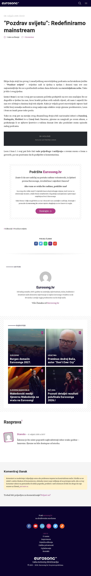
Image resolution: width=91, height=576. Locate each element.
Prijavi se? (46, 495)
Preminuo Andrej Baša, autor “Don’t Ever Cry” (62, 360)
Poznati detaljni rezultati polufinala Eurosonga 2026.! (63, 397)
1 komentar (29, 37)
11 (79, 370)
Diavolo (21, 434)
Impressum (46, 539)
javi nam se (24, 486)
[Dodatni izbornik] (86, 3)
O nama (46, 536)
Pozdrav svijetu (20, 229)
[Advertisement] (45, 59)
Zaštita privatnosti (46, 545)
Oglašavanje (46, 548)
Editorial (8, 229)
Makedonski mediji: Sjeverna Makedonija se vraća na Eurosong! (24, 397)
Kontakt (46, 551)
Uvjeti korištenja (46, 542)
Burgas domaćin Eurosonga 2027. (20, 360)
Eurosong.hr (53, 303)
